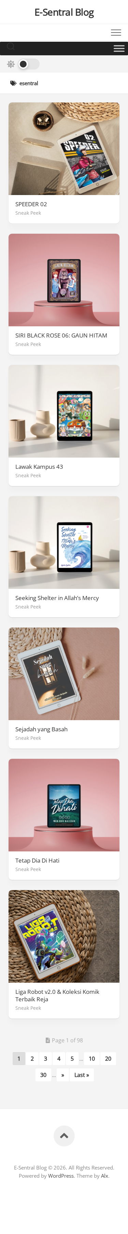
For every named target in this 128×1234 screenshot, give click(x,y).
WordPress (61, 1175)
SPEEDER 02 (31, 204)
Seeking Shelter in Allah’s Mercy (57, 598)
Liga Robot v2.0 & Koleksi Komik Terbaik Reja (57, 995)
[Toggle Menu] (119, 48)
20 (108, 1058)
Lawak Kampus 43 (39, 466)
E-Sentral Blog (64, 11)
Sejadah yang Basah (41, 729)
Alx (104, 1175)
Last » (81, 1075)
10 (92, 1058)
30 (43, 1075)
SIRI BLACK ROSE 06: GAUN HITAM (61, 335)
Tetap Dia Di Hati (37, 860)
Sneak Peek (28, 213)
